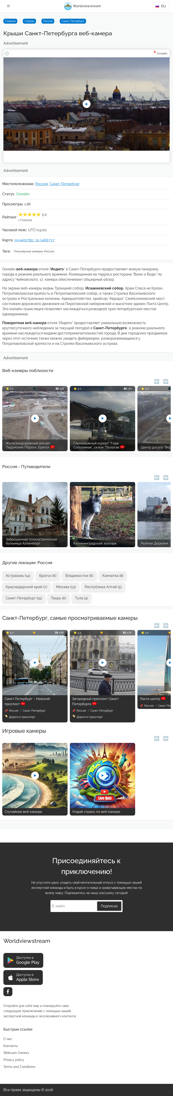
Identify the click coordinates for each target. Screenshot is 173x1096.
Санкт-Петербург (72, 21)
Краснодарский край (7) (26, 587)
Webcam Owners (16, 1053)
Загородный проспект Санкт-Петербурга (95, 701)
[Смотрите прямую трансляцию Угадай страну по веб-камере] (102, 807)
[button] (156, 381)
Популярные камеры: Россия (34, 251)
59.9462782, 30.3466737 (34, 240)
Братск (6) (47, 576)
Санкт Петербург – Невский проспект (27, 701)
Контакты (10, 1046)
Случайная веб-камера (23, 812)
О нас (7, 1039)
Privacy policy (13, 1060)
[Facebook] (7, 991)
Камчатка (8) (112, 576)
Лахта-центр (152, 699)
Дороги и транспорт (22, 717)
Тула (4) (81, 598)
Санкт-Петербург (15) (24, 598)
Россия (47, 21)
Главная (10, 21)
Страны (29, 21)
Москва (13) (66, 587)
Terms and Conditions (19, 1067)
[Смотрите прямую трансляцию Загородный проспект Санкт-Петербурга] (102, 694)
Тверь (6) (58, 598)
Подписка (109, 906)
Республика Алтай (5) (103, 587)
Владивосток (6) (79, 576)
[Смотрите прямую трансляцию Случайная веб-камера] (35, 807)
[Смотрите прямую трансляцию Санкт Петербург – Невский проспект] (35, 694)
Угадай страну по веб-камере (96, 812)
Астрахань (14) (18, 576)
